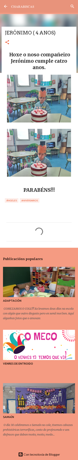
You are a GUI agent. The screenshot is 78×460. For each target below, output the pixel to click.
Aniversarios (29, 200)
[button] (7, 42)
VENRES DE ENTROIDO (18, 363)
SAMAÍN (8, 417)
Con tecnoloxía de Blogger (41, 454)
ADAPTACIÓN (12, 300)
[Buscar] (72, 6)
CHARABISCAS (22, 6)
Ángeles (11, 200)
